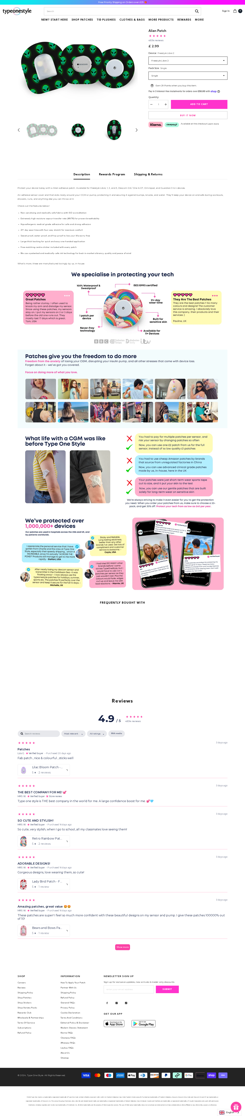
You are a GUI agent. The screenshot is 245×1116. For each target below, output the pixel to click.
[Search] (197, 11)
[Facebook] (107, 1003)
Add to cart (199, 104)
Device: (161, 53)
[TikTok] (126, 1003)
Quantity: (154, 97)
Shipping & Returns (148, 174)
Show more (123, 947)
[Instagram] (116, 1003)
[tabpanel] (122, 842)
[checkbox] (116, 733)
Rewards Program (112, 174)
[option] (78, 65)
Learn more (213, 124)
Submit (167, 989)
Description (82, 174)
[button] (18, 130)
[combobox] (118, 11)
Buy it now (188, 115)
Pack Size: (158, 68)
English (230, 1113)
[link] (122, 307)
